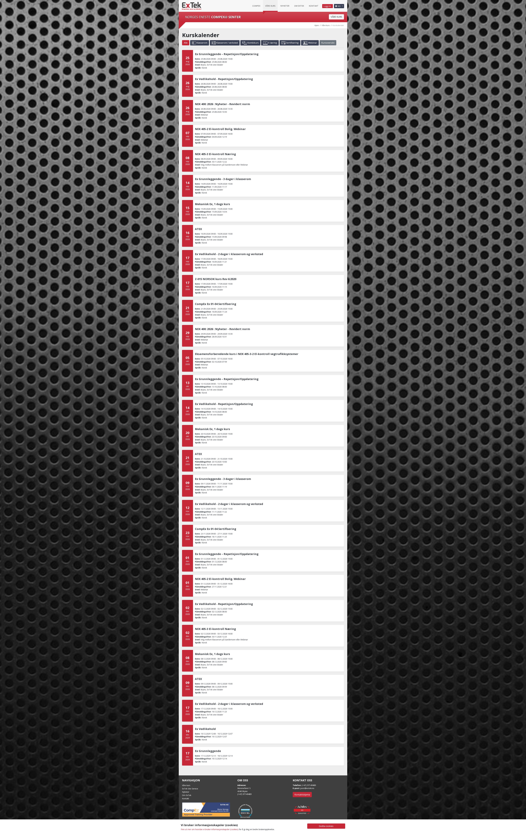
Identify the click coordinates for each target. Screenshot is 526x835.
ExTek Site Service (190, 788)
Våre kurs (270, 6)
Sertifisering (292, 42)
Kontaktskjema (302, 794)
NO (339, 6)
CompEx (256, 6)
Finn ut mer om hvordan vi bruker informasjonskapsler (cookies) (209, 829)
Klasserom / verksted (227, 42)
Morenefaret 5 (243, 788)
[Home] (191, 5)
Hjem (317, 25)
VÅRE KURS (336, 16)
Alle (186, 42)
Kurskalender (338, 25)
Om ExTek (186, 795)
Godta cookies (326, 826)
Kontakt (313, 6)
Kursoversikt (328, 42)
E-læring (272, 42)
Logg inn (327, 6)
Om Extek (299, 6)
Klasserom (201, 42)
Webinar (312, 42)
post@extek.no (307, 788)
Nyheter (284, 6)
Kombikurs (253, 42)
